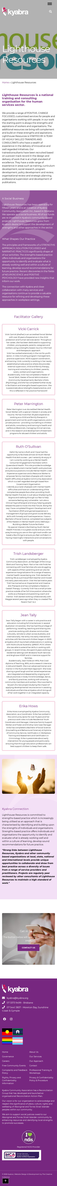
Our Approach (36, 1061)
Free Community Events (14, 1065)
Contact (33, 1065)
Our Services (35, 1056)
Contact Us (28, 947)
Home (5, 82)
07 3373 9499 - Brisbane (19, 1002)
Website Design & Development (27, 1174)
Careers (5, 1061)
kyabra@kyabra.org (17, 998)
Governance (8, 1056)
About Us (33, 1052)
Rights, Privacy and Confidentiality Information (11, 1080)
